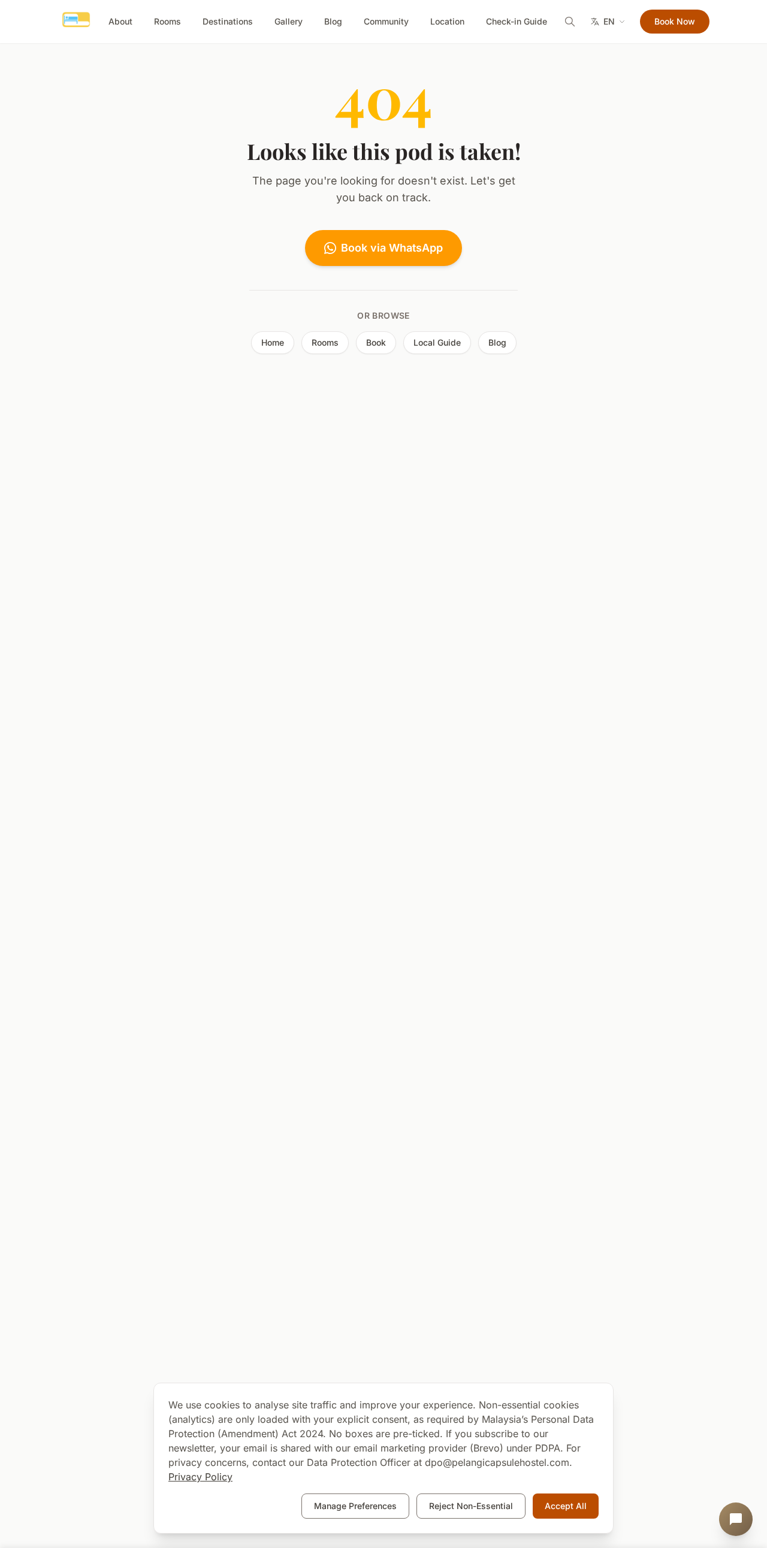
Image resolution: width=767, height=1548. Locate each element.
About (120, 21)
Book (376, 342)
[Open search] (570, 21)
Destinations (228, 21)
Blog (333, 21)
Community (386, 21)
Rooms (167, 21)
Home (272, 342)
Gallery (288, 21)
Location (447, 21)
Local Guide (437, 342)
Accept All (566, 1506)
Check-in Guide (516, 21)
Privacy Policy (200, 1477)
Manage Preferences (355, 1506)
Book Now (674, 21)
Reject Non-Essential (471, 1506)
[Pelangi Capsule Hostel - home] (76, 21)
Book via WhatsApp (392, 247)
